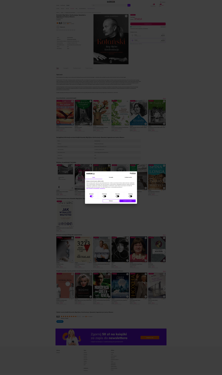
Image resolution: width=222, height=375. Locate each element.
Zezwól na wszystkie (127, 200)
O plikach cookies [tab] (128, 177)
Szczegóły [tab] (111, 177)
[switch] (104, 196)
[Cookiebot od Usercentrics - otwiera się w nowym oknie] (131, 173)
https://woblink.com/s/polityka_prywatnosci (95, 188)
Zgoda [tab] (93, 177)
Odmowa (111, 200)
